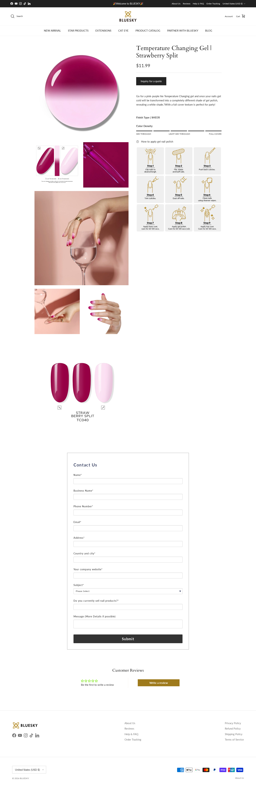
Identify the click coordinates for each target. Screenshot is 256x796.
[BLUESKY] (128, 16)
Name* (77, 474)
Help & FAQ (198, 3)
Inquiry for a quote (151, 81)
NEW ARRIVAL (52, 30)
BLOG (208, 30)
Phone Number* (83, 506)
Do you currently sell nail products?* (96, 600)
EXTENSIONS (103, 30)
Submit (128, 639)
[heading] (128, 465)
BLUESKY (24, 778)
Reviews (186, 3)
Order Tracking (213, 3)
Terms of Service (234, 739)
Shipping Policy (233, 734)
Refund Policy (233, 728)
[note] (128, 471)
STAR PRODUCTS (78, 30)
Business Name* (83, 490)
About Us (176, 3)
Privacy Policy (233, 723)
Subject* (78, 585)
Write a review (158, 682)
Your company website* (88, 569)
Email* (77, 522)
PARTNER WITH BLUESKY (182, 30)
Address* (79, 537)
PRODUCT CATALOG (147, 30)
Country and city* (84, 553)
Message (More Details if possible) (94, 616)
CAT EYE (123, 30)
